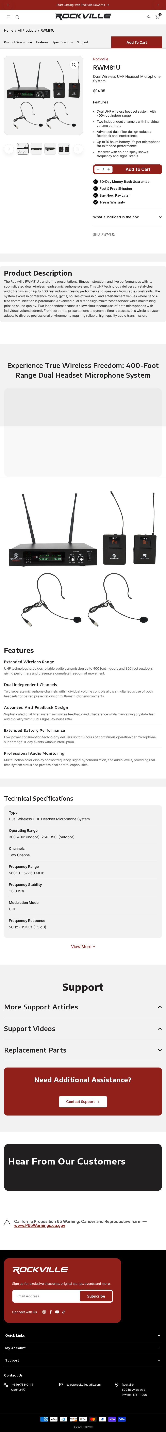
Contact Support (80, 1102)
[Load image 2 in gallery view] (36, 149)
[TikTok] (63, 1312)
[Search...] (17, 17)
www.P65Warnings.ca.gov (39, 1225)
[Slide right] (78, 149)
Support (82, 42)
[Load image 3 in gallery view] (50, 149)
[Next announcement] (158, 5)
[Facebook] (50, 1312)
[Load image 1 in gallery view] (23, 149)
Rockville (88, 1426)
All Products (27, 30)
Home (8, 30)
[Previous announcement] (7, 5)
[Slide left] (9, 149)
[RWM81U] (98, 169)
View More (81, 946)
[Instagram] (44, 1312)
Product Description (18, 42)
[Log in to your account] (149, 17)
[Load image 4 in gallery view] (64, 149)
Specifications (62, 42)
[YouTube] (57, 1312)
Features (42, 42)
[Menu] (10, 17)
